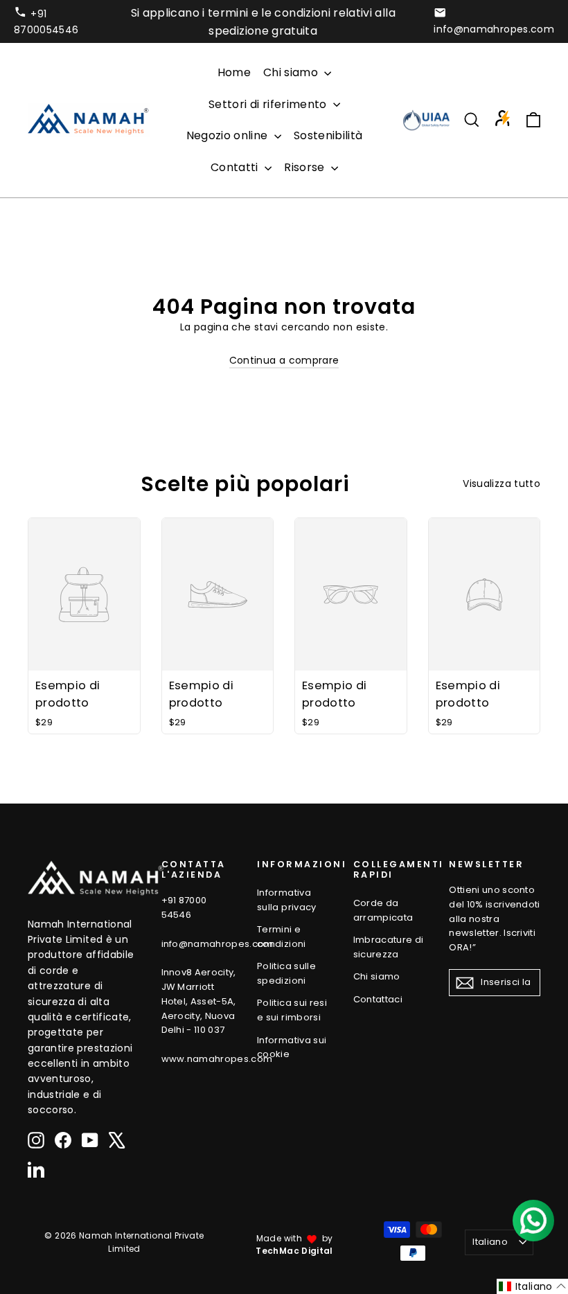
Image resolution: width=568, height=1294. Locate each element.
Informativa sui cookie (291, 1047)
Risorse (306, 167)
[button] (532, 1286)
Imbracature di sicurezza (388, 947)
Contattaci (378, 999)
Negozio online (228, 135)
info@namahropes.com (494, 29)
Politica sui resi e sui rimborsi (292, 1010)
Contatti (236, 167)
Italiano (490, 1241)
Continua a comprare (284, 360)
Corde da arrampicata (383, 910)
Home (234, 72)
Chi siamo (292, 72)
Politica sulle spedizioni (286, 973)
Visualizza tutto (501, 483)
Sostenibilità (328, 135)
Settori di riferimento (269, 104)
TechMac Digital (294, 1251)
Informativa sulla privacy (287, 900)
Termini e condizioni (281, 936)
